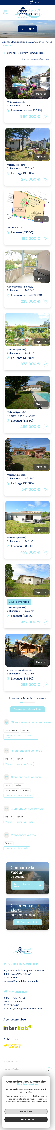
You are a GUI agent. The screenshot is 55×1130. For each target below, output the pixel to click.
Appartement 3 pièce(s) (20, 288)
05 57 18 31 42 (11, 977)
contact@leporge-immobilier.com (23, 1008)
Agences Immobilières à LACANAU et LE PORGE (27, 41)
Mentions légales (11, 1069)
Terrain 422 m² (15, 227)
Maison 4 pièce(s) (19, 103)
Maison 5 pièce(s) (21, 414)
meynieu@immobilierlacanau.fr (21, 980)
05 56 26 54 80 (11, 1005)
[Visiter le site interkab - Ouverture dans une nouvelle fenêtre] (12, 1046)
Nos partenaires (11, 1061)
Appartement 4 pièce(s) (20, 672)
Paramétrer (26, 1111)
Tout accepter (26, 1119)
